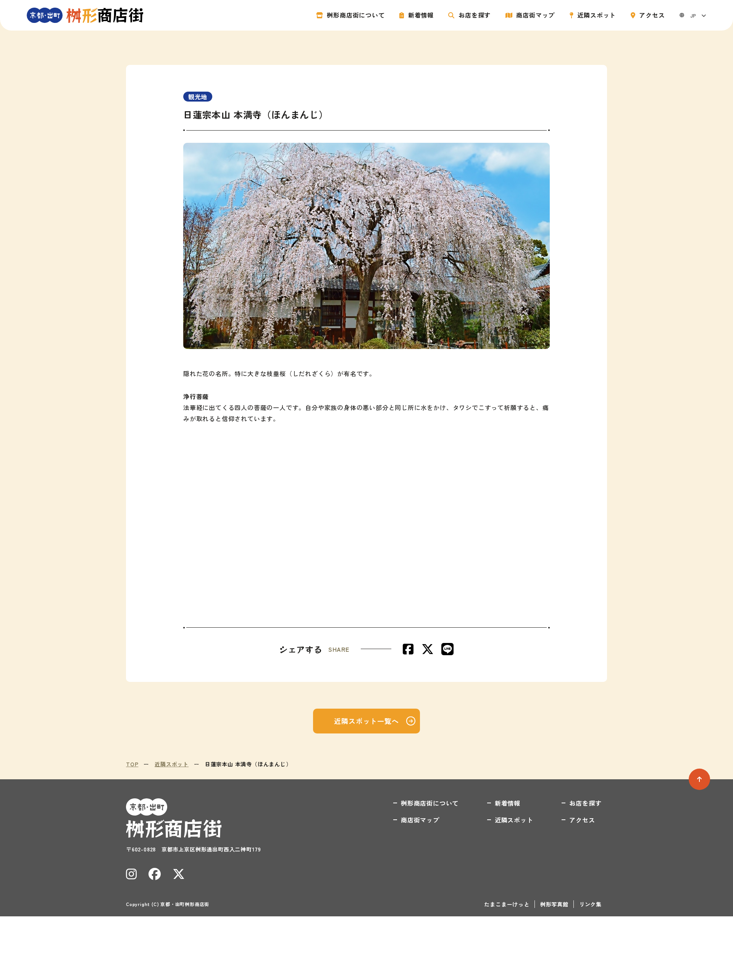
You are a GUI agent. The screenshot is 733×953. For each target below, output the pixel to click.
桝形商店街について (355, 15)
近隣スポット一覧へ (366, 721)
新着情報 (421, 15)
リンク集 (590, 904)
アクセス (652, 15)
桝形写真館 (554, 904)
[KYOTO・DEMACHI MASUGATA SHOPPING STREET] (85, 15)
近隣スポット (596, 15)
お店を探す (475, 15)
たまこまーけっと (506, 904)
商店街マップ (535, 15)
